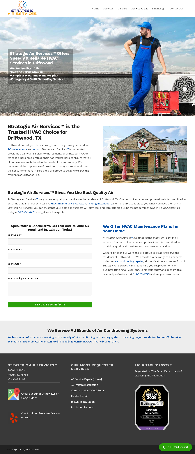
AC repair (80, 203)
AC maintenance (17, 149)
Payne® (65, 341)
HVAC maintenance (62, 203)
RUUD (87, 341)
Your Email (14, 263)
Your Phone (15, 249)
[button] (175, 447)
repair (37, 149)
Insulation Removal (82, 407)
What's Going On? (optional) (23, 278)
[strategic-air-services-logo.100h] (22, 8)
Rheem (75, 341)
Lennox (51, 341)
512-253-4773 (26, 212)
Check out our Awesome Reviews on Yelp (40, 415)
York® (114, 341)
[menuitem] (95, 8)
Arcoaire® (162, 337)
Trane (98, 341)
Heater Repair (79, 396)
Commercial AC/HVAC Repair (88, 390)
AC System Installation (84, 385)
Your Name (14, 234)
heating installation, (100, 203)
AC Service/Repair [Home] (86, 379)
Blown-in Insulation (83, 401)
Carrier (39, 341)
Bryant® (28, 341)
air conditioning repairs (129, 261)
